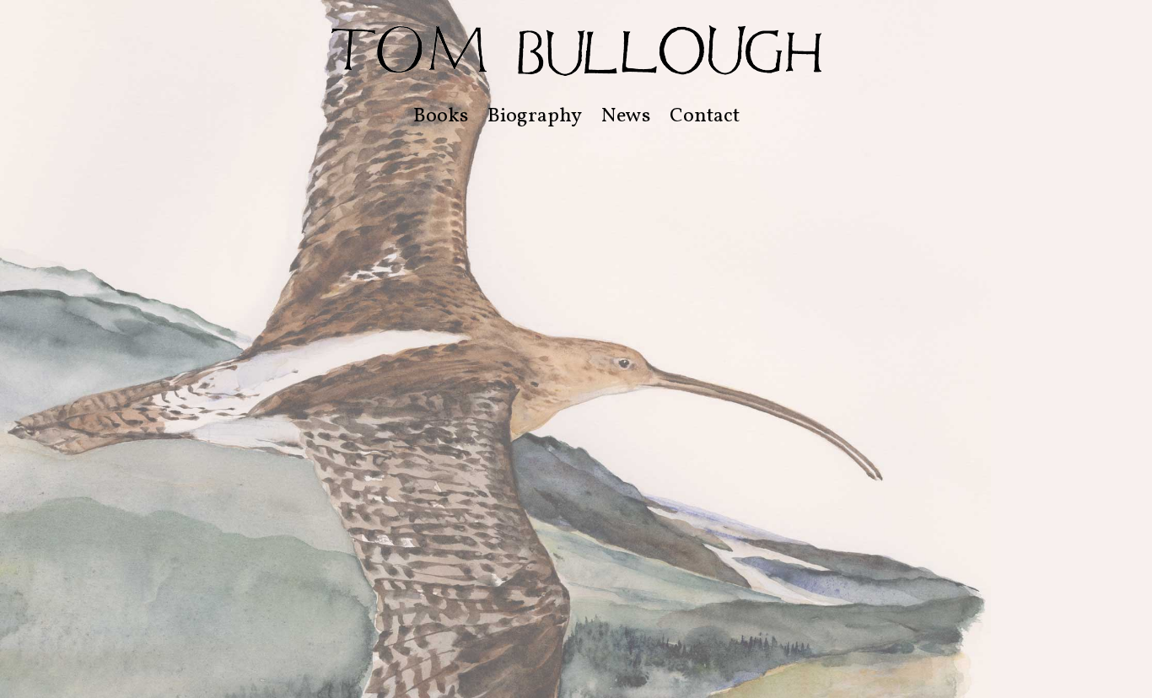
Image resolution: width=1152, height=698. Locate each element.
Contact (705, 116)
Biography (534, 116)
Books (440, 116)
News (625, 116)
